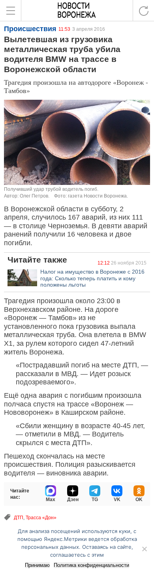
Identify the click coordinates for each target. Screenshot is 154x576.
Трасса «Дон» (41, 517)
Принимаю (37, 565)
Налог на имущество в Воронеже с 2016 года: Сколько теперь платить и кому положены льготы (92, 278)
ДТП (18, 517)
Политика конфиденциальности (91, 565)
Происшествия (30, 29)
